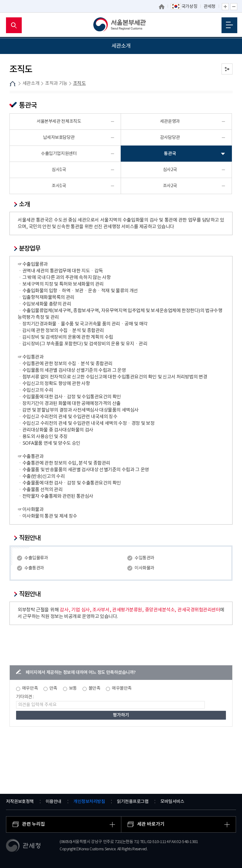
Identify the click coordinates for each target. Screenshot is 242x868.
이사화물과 (144, 568)
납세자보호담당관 (59, 137)
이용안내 (53, 801)
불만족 (95, 688)
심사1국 (59, 169)
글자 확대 (225, 6)
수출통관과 (34, 568)
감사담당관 (170, 137)
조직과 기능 (56, 83)
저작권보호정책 (20, 801)
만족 (53, 688)
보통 (73, 688)
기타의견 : (25, 696)
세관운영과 (170, 121)
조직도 (79, 83)
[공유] (227, 68)
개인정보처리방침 (89, 801)
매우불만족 (122, 688)
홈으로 (162, 6)
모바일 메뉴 (229, 25)
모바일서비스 (172, 801)
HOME (12, 83)
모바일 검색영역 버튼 (14, 25)
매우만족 (30, 688)
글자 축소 (233, 6)
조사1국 (59, 185)
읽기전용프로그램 (132, 801)
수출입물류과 (36, 558)
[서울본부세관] (121, 25)
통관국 (170, 153)
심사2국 (170, 169)
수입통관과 (144, 558)
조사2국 (170, 185)
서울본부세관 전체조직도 (59, 121)
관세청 (210, 6)
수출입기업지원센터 (59, 153)
